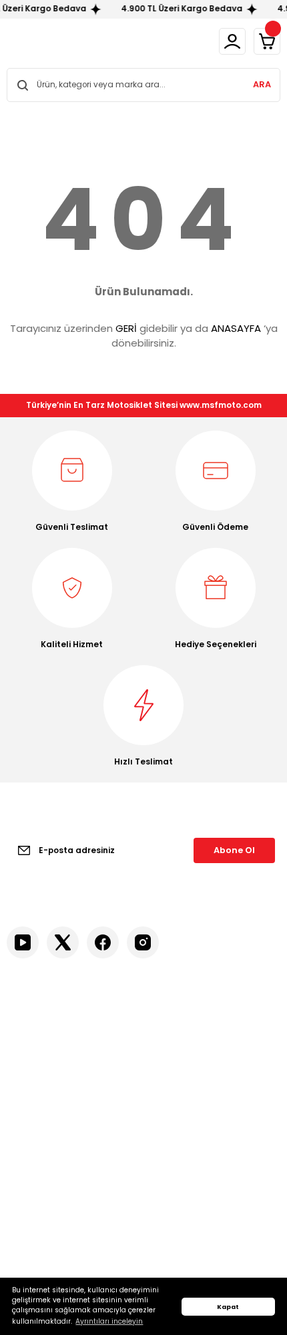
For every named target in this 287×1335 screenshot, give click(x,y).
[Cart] (267, 41)
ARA (262, 84)
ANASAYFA (236, 328)
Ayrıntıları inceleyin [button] (109, 1321)
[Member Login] (232, 41)
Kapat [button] (228, 1306)
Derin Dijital (137, 1271)
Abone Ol (234, 850)
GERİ (126, 328)
